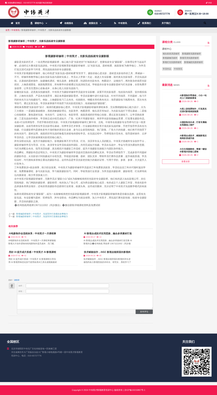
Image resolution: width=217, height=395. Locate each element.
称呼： (21, 286)
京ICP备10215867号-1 (134, 390)
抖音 (210, 3)
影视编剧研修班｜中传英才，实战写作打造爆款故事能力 (42, 214)
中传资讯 (15, 30)
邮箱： (21, 291)
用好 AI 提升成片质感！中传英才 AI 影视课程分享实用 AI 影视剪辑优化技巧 (32, 253)
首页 (7, 30)
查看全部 (185, 161)
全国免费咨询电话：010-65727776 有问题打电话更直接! (30, 3)
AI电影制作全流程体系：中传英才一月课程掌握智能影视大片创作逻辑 (32, 234)
